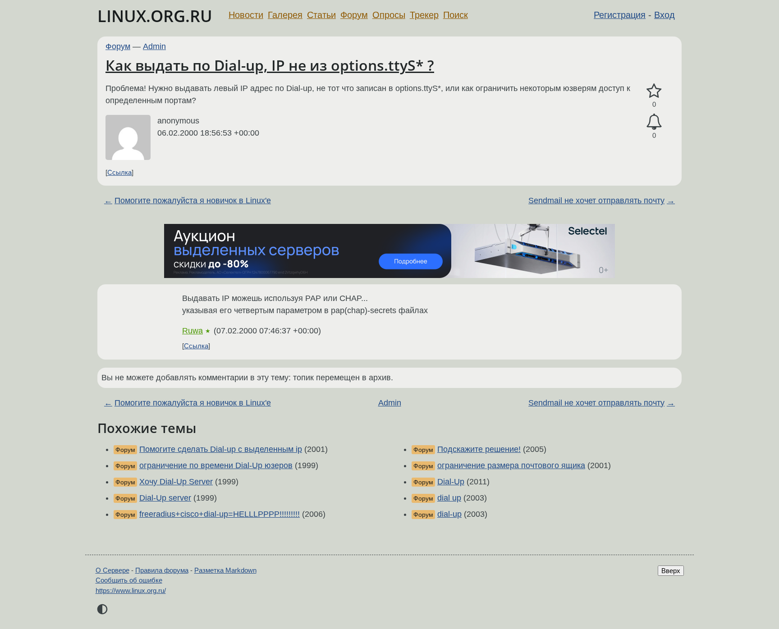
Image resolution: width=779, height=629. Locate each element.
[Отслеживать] (654, 122)
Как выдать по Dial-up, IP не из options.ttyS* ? (269, 65)
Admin (154, 46)
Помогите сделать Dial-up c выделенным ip (220, 449)
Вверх (670, 570)
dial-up (449, 514)
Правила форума (161, 570)
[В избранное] (654, 91)
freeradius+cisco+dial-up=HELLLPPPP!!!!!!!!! (219, 514)
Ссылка (119, 172)
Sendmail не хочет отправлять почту (596, 200)
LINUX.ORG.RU (154, 16)
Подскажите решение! (479, 449)
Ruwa (192, 330)
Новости (246, 15)
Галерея (285, 15)
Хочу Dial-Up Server (176, 481)
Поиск (455, 15)
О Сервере (112, 570)
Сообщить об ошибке (129, 580)
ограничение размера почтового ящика (511, 465)
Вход (664, 15)
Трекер (424, 15)
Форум (354, 15)
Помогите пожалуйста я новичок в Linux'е (193, 200)
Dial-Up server (165, 497)
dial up (449, 497)
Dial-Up (450, 481)
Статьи (321, 15)
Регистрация (620, 15)
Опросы (388, 15)
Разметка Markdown (225, 570)
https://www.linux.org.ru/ (131, 590)
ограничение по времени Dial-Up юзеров (216, 465)
